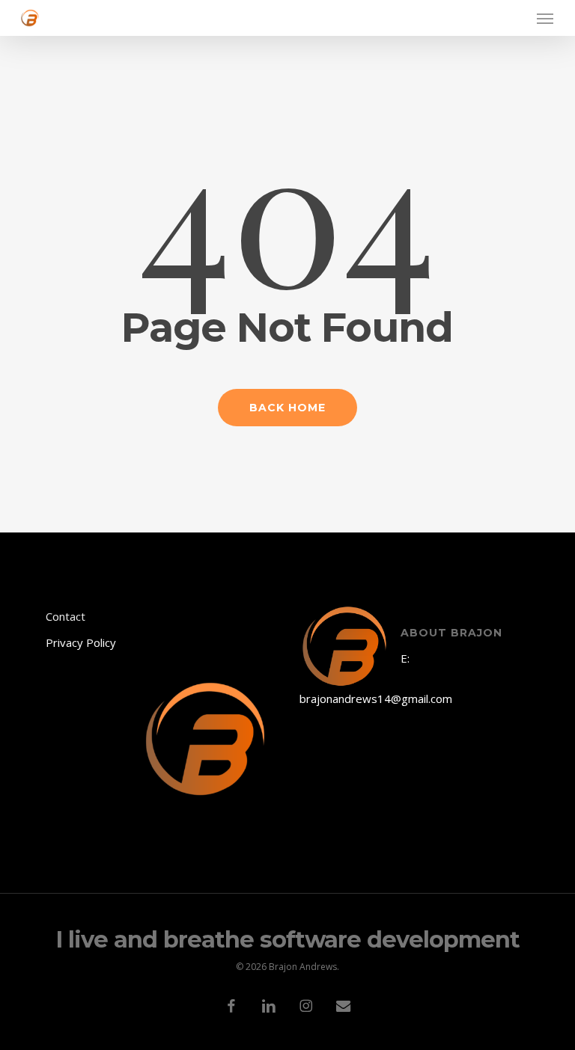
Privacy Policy (81, 642)
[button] (545, 17)
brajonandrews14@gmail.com (375, 698)
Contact (65, 616)
